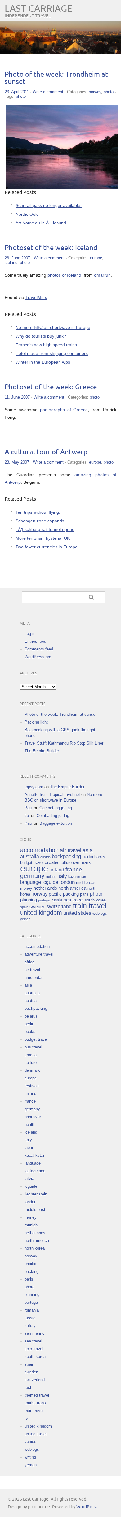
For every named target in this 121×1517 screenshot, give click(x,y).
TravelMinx (36, 297)
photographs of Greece (64, 409)
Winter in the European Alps (43, 362)
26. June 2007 (17, 258)
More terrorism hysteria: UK (43, 538)
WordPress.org (38, 657)
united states (77, 913)
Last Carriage (38, 9)
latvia (29, 1178)
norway (95, 91)
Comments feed (39, 649)
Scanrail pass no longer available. (49, 205)
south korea (95, 900)
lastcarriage (35, 1171)
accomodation (39, 850)
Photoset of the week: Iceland (51, 248)
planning (28, 899)
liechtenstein (36, 1194)
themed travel (37, 1395)
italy (62, 876)
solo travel (34, 1348)
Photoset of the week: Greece (51, 387)
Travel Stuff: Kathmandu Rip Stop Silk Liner (64, 743)
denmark (82, 862)
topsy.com (34, 786)
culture (66, 862)
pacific (55, 894)
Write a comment (48, 91)
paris (84, 894)
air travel (70, 850)
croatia (51, 862)
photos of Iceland (64, 275)
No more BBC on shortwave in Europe (53, 327)
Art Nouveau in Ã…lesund (41, 222)
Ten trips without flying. (38, 512)
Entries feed (35, 641)
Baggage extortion (55, 823)
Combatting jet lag (55, 808)
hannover (33, 1116)
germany (32, 875)
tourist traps (35, 1403)
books (99, 856)
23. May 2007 (17, 462)
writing (30, 1457)
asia (88, 850)
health (30, 1124)
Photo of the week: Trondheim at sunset (60, 714)
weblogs (99, 913)
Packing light (36, 722)
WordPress (86, 1507)
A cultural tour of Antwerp (46, 452)
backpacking (66, 856)
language (30, 882)
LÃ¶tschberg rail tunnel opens (45, 529)
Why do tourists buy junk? (41, 336)
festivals (32, 1085)
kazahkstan (77, 877)
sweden (37, 906)
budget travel (31, 862)
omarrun (102, 275)
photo (109, 91)
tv (26, 1418)
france (73, 869)
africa (29, 962)
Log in (30, 633)
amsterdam (35, 977)
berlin (87, 856)
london (67, 882)
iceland (11, 262)
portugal (44, 900)
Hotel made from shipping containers (52, 353)
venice (30, 1441)
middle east (86, 882)
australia (29, 856)
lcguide (50, 882)
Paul (29, 808)
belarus (31, 1016)
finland (56, 869)
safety (30, 1325)
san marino (34, 1333)
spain (24, 907)
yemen (25, 919)
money (26, 888)
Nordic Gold (27, 214)
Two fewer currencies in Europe (47, 546)
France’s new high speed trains (46, 344)
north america (72, 888)
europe (96, 258)
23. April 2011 (17, 91)
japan (29, 1147)
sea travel (73, 899)
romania (32, 1310)
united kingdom (41, 912)
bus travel (33, 1047)
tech (28, 1387)
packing (71, 894)
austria (45, 857)
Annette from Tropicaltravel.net (52, 794)
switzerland (59, 906)
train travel (89, 906)
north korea (35, 1248)
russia (57, 900)
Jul (27, 815)
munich (31, 1225)
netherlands (45, 888)
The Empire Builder (42, 751)
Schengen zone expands (40, 520)
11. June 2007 (17, 397)
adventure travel (39, 954)
